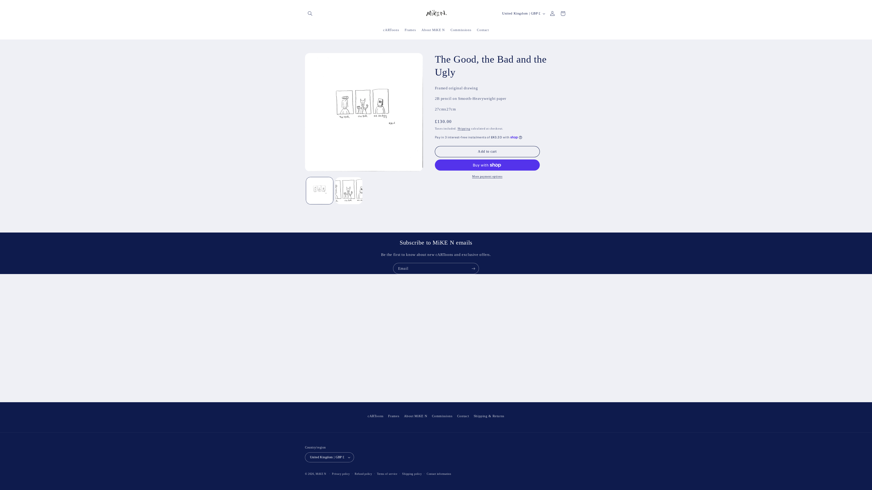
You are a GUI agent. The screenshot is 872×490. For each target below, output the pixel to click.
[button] (310, 13)
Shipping (464, 128)
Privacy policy (341, 474)
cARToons (376, 416)
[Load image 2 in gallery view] (348, 190)
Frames (393, 416)
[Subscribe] (473, 268)
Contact (463, 416)
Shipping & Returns (489, 416)
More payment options (487, 176)
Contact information (439, 474)
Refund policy (363, 474)
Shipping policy (412, 474)
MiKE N (321, 474)
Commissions (442, 416)
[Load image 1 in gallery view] (319, 190)
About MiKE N (415, 416)
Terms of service (387, 474)
